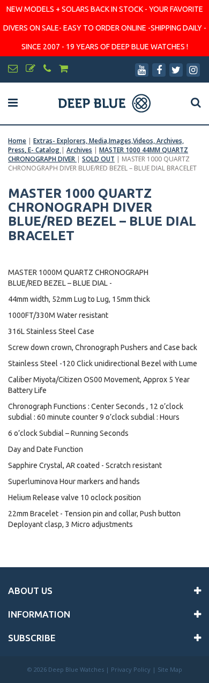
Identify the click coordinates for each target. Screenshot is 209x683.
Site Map (170, 669)
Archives (79, 149)
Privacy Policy (131, 669)
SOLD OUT (98, 159)
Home (17, 140)
